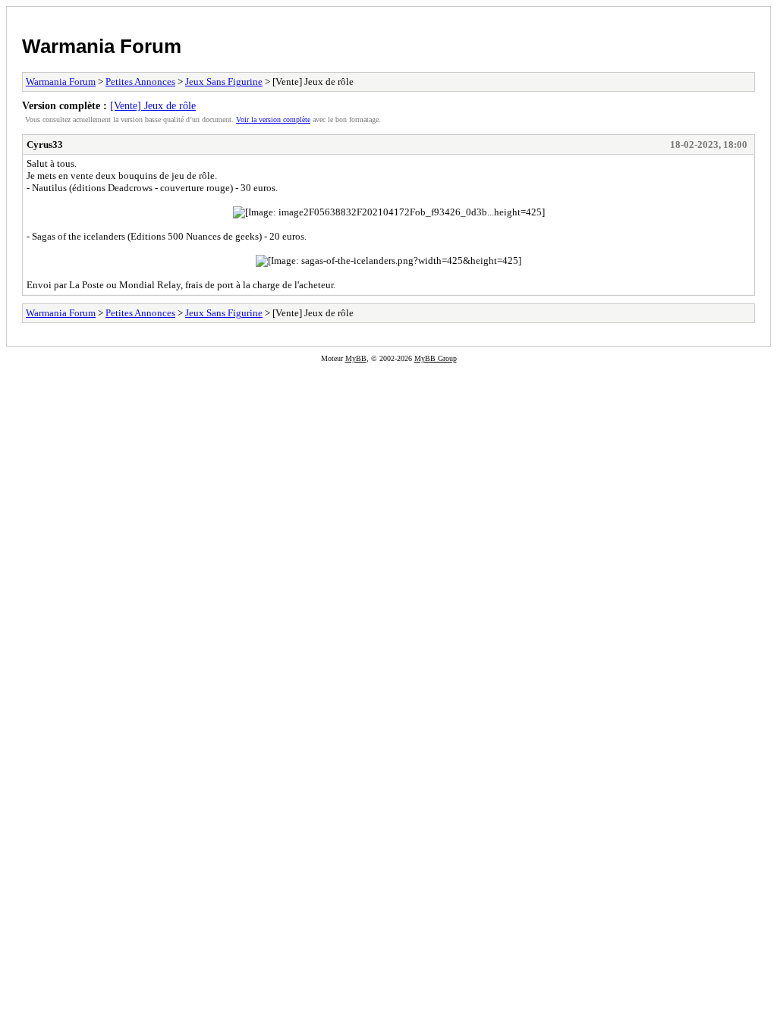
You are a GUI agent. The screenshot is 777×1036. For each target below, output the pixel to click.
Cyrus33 (45, 144)
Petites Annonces (140, 81)
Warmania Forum (101, 46)
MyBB (355, 358)
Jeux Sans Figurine (224, 81)
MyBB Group (435, 358)
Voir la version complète (273, 119)
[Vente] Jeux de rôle (153, 105)
